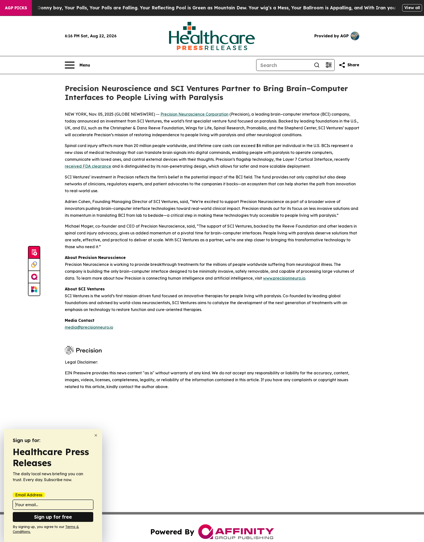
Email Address (28, 494)
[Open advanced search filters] (328, 65)
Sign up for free (53, 517)
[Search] (317, 65)
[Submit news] (34, 252)
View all (412, 7)
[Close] (95, 435)
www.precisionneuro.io (284, 278)
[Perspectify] (34, 265)
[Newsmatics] (34, 289)
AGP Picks (16, 7)
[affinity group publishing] (34, 277)
